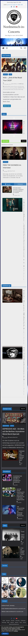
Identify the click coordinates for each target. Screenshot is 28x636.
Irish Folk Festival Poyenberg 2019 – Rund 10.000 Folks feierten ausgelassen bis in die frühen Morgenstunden (20, 494)
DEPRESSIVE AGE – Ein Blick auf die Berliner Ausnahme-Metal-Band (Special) (13, 431)
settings (16, 631)
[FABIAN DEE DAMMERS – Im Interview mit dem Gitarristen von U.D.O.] (12, 205)
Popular (8, 184)
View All (24, 141)
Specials (12, 425)
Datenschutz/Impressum (14, 624)
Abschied (6, 86)
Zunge (22, 89)
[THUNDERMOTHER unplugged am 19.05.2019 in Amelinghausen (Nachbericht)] (7, 480)
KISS (23, 87)
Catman (12, 86)
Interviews (5, 161)
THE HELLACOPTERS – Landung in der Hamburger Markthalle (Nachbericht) (20, 511)
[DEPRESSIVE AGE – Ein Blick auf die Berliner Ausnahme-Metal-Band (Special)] (14, 418)
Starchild (16, 89)
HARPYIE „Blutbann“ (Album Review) (23, 308)
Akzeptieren (5, 633)
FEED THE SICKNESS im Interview (12, 166)
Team (21, 622)
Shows (12, 89)
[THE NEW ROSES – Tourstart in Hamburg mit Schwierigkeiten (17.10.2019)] (7, 189)
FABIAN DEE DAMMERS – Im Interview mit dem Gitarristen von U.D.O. (23, 232)
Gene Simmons (6, 87)
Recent (21, 184)
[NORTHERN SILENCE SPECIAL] (12, 371)
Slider (10, 74)
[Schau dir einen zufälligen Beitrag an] (24, 48)
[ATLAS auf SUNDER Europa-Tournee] (10, 553)
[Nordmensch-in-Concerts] (3, 48)
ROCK (9, 89)
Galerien (16, 622)
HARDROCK (20, 87)
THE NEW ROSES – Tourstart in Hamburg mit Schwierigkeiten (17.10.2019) (18, 190)
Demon (15, 86)
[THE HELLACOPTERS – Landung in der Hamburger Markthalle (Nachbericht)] (9, 512)
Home (4, 620)
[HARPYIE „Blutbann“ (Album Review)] (12, 317)
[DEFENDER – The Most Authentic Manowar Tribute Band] (10, 458)
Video (8, 622)
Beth (9, 86)
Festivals (12, 620)
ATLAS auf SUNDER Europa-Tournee (22, 551)
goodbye (15, 87)
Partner (24, 622)
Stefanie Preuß (12, 171)
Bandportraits (6, 425)
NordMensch (15, 83)
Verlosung (4, 622)
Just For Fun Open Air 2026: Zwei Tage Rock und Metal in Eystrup (15, 5)
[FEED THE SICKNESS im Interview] (14, 153)
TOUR (19, 89)
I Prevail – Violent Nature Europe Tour (22, 534)
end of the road (21, 86)
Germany (11, 87)
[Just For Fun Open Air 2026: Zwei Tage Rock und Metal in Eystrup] (12, 127)
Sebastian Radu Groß (13, 437)
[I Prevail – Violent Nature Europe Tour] (11, 537)
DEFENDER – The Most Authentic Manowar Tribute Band (21, 455)
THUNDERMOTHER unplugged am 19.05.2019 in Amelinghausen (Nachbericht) (17, 479)
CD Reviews (23, 620)
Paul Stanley (5, 89)
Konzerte (5, 74)
